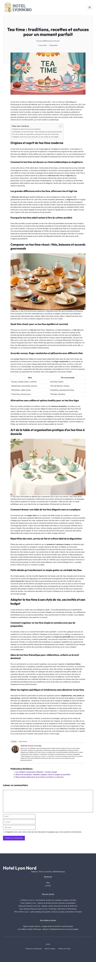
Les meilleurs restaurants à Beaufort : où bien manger (36, 772)
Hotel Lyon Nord (19, 868)
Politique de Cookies (64, 948)
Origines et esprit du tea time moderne (26, 129)
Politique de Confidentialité (33, 948)
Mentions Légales (50, 948)
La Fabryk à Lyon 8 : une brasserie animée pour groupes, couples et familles (48, 900)
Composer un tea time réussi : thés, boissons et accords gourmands (37, 132)
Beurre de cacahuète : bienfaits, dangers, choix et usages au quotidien (43, 774)
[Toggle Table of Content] (60, 126)
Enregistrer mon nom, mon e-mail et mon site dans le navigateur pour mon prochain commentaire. (43, 832)
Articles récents (23, 741)
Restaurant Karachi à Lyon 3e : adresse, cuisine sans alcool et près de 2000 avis (48, 906)
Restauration (54, 45)
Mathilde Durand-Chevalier (51, 41)
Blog (48, 883)
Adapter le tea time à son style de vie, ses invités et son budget (35, 137)
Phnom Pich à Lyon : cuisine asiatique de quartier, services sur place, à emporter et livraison (48, 912)
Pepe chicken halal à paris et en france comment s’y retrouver (40, 777)
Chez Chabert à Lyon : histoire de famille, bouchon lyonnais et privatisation (48, 903)
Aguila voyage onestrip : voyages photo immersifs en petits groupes (48, 926)
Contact (48, 886)
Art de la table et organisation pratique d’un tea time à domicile (35, 134)
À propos (13, 741)
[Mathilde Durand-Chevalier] (15, 752)
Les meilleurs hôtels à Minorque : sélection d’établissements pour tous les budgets (48, 929)
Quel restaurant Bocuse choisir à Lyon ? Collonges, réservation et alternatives (48, 909)
